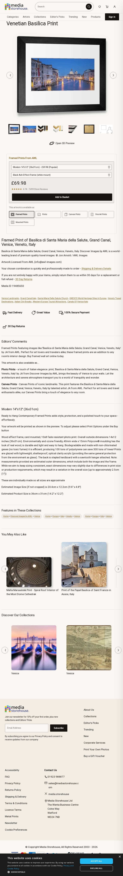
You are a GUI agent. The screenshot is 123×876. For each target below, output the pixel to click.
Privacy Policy (12, 783)
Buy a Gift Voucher (94, 756)
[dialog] (61, 865)
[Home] (18, 6)
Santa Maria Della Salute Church (53, 298)
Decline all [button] (96, 868)
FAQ (7, 776)
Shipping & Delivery (15, 796)
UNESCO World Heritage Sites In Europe (87, 298)
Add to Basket (62, 197)
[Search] (89, 7)
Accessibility (12, 770)
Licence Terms (13, 809)
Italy (62, 516)
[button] (42, 872)
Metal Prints (11, 816)
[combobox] (61, 6)
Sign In (112, 17)
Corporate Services (94, 742)
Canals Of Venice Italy (78, 301)
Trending (73, 16)
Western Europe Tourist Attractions (49, 301)
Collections (40, 16)
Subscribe (59, 728)
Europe (55, 516)
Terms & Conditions (16, 803)
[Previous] (9, 75)
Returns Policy (13, 789)
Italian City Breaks (23, 301)
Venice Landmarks (10, 298)
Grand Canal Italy (28, 298)
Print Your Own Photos (96, 749)
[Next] (113, 75)
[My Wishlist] (99, 6)
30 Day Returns (23, 279)
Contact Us (50, 770)
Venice (37, 516)
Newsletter (11, 822)
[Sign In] (114, 6)
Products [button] (95, 16)
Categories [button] (13, 16)
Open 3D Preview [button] (65, 143)
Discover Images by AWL (21, 516)
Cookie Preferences (16, 829)
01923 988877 (56, 776)
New (84, 16)
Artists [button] (26, 16)
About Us (89, 709)
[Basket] (107, 6)
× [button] (119, 857)
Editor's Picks (57, 16)
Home (6, 516)
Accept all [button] (96, 861)
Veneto (69, 516)
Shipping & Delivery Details (96, 268)
